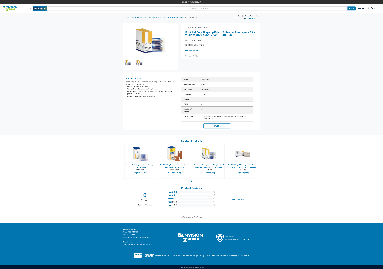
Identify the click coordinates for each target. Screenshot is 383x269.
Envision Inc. (127, 242)
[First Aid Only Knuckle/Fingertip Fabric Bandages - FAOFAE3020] (174, 153)
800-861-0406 (250, 18)
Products (26, 8)
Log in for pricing (191, 50)
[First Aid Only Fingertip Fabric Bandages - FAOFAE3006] (140, 153)
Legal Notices (176, 256)
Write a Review (202, 27)
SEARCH (351, 8)
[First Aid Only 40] (243, 153)
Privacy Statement (162, 256)
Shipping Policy (198, 256)
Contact (361, 8)
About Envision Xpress (231, 256)
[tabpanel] (140, 161)
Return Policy (187, 256)
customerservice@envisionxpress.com (136, 237)
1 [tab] (191, 181)
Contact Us (245, 256)
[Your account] (368, 8)
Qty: (186, 55)
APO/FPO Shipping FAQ (214, 256)
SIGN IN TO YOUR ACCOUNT (191, 2)
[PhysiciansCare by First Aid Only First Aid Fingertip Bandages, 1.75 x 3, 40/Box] (209, 153)
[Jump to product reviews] (191, 27)
